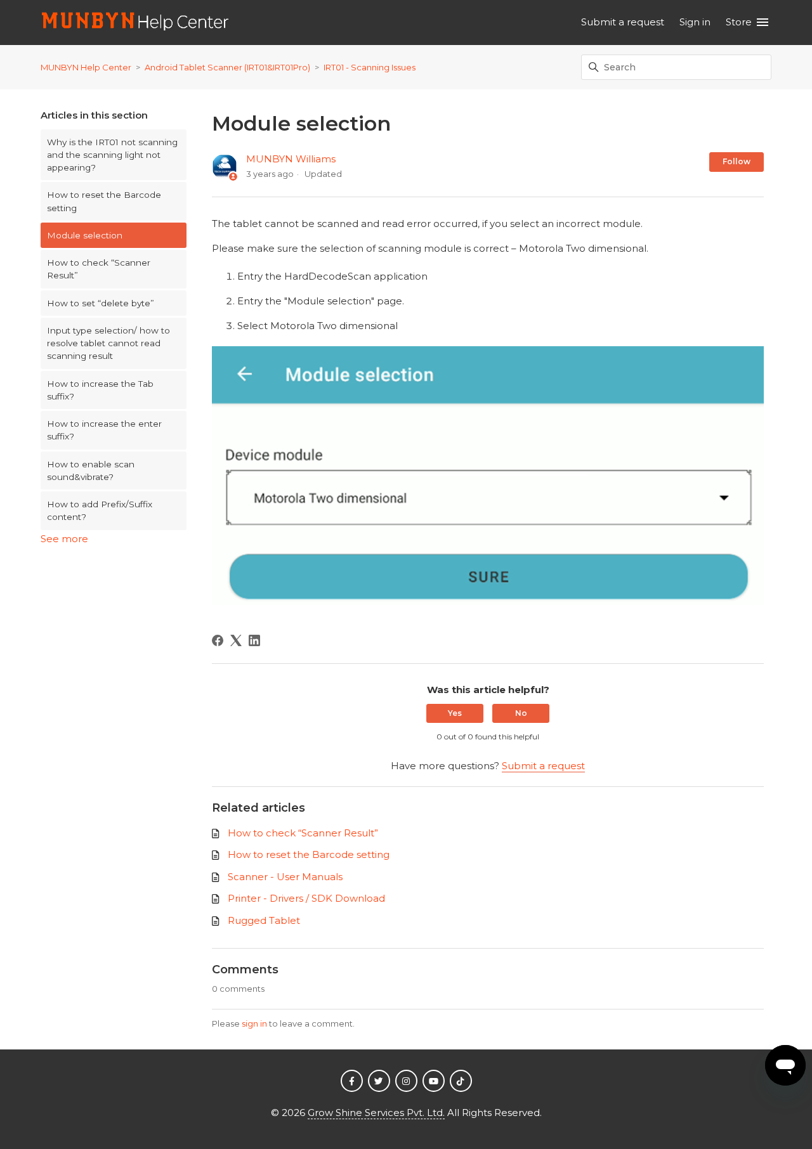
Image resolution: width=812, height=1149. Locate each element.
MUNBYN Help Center (86, 67)
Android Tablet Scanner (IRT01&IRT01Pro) (227, 67)
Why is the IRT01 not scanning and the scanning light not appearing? (112, 155)
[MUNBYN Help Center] (135, 22)
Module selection (84, 235)
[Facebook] (217, 640)
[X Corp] (236, 640)
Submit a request (622, 22)
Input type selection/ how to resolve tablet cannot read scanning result (108, 343)
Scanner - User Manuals (285, 877)
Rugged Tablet (264, 920)
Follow (736, 161)
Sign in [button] (694, 22)
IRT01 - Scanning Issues (370, 67)
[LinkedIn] (254, 640)
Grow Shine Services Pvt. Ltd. (376, 1113)
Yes (455, 713)
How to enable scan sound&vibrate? (90, 470)
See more (64, 539)
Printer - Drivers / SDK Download (306, 898)
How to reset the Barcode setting (104, 201)
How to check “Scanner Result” (98, 268)
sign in (254, 1023)
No (521, 713)
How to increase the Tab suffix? (100, 390)
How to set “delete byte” (100, 303)
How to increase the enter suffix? (104, 430)
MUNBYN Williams (291, 159)
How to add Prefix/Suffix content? (99, 510)
